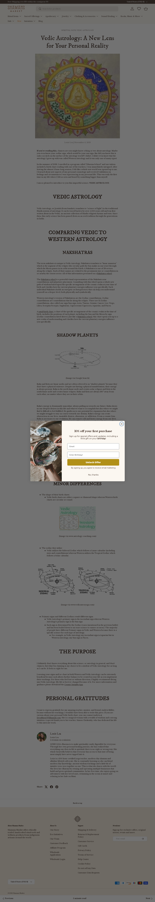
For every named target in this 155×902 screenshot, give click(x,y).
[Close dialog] (122, 424)
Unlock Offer (93, 462)
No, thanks (93, 475)
